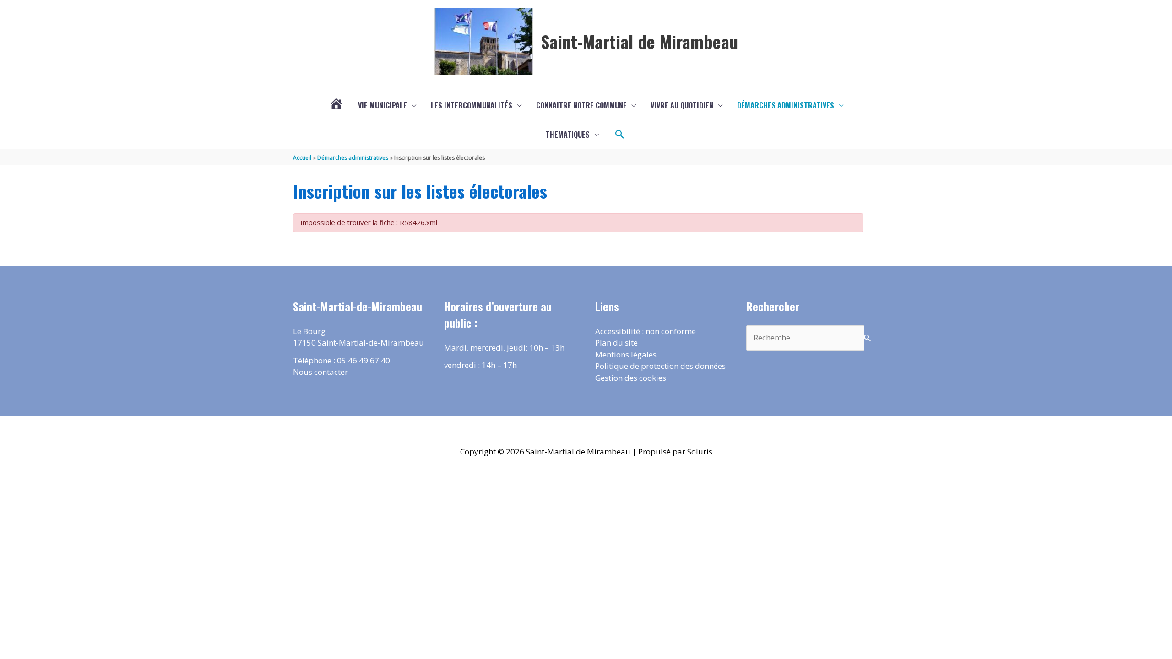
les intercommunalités (471, 105)
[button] (620, 134)
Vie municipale (382, 105)
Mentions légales (626, 354)
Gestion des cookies (630, 378)
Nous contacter (320, 372)
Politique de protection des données (660, 366)
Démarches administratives (785, 105)
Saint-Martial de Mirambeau (639, 41)
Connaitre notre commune (581, 105)
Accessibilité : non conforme (645, 331)
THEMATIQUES (568, 134)
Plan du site (616, 342)
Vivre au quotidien (682, 105)
